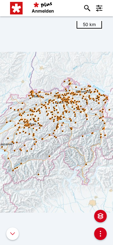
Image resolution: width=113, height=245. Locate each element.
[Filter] (99, 8)
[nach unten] (12, 233)
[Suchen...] (87, 8)
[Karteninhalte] (100, 216)
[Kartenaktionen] (100, 233)
